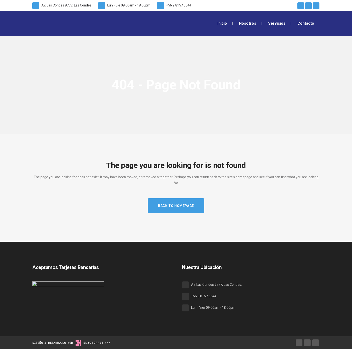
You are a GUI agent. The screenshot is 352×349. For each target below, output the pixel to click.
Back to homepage (176, 206)
